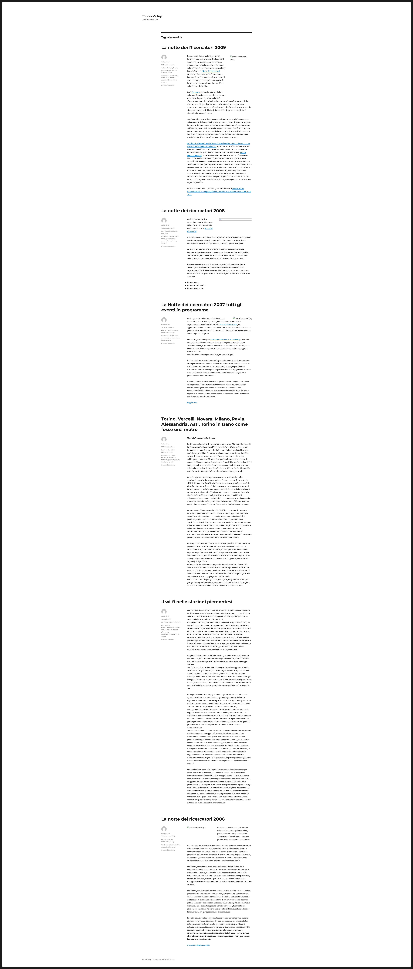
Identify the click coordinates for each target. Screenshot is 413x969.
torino (175, 80)
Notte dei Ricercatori (228, 324)
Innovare (175, 330)
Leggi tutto (192, 403)
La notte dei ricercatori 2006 (193, 819)
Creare (163, 330)
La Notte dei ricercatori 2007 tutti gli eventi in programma (202, 307)
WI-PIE (163, 636)
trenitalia (164, 462)
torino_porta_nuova (168, 634)
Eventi (175, 68)
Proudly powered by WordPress (163, 960)
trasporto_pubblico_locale (170, 460)
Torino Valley (152, 16)
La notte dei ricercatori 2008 (193, 210)
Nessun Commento (168, 85)
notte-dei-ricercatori (168, 78)
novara (163, 80)
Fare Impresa (166, 231)
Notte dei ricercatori (211, 71)
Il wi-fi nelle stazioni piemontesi (196, 601)
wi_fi (177, 634)
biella (176, 75)
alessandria (165, 75)
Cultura (163, 68)
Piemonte (196, 92)
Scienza (164, 72)
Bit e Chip (164, 622)
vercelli (163, 82)
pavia (169, 457)
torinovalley (165, 62)
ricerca (169, 241)
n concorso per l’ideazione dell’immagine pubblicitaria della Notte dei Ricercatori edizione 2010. (219, 191)
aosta (172, 75)
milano (172, 455)
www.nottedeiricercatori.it (198, 945)
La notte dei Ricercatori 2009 (193, 47)
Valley (169, 72)
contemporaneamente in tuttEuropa (225, 340)
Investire (174, 231)
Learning (164, 70)
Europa (169, 68)
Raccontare (172, 70)
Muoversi (164, 452)
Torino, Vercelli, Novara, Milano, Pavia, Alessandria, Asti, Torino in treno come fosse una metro (204, 424)
